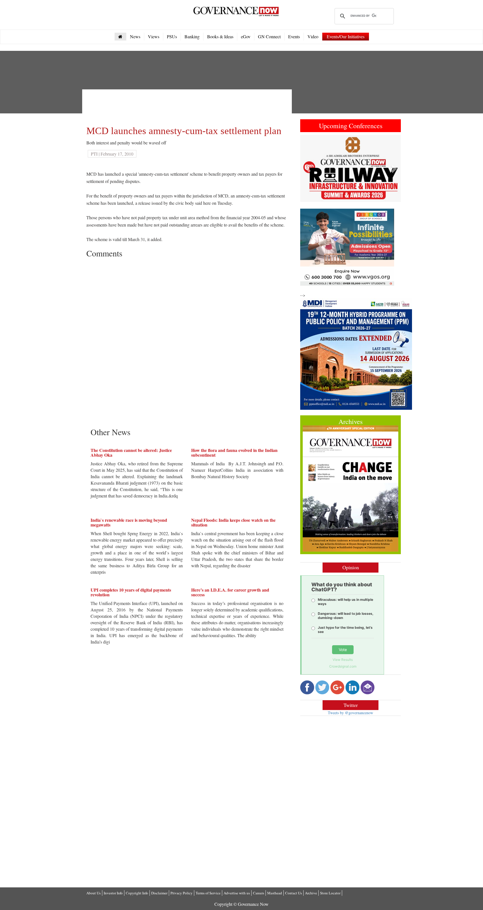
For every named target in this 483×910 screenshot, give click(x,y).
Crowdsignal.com (342, 666)
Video (312, 36)
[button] (307, 168)
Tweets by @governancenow (350, 712)
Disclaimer (159, 892)
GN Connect (269, 36)
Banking (192, 36)
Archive (311, 892)
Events (294, 36)
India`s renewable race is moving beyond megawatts (129, 522)
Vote (343, 649)
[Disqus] (187, 330)
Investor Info (113, 892)
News (135, 36)
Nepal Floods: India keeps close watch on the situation (233, 522)
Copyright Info (137, 892)
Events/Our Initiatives (345, 36)
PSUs (172, 36)
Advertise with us (237, 892)
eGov (245, 36)
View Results (343, 660)
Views (153, 36)
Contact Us (293, 892)
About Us (93, 892)
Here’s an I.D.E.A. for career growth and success (230, 592)
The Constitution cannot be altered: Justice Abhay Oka (131, 452)
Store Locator (330, 892)
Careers (258, 892)
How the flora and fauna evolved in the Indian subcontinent (234, 452)
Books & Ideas (220, 36)
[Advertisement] (188, 106)
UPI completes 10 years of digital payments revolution (131, 592)
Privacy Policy (182, 892)
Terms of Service (208, 892)
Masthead (274, 892)
